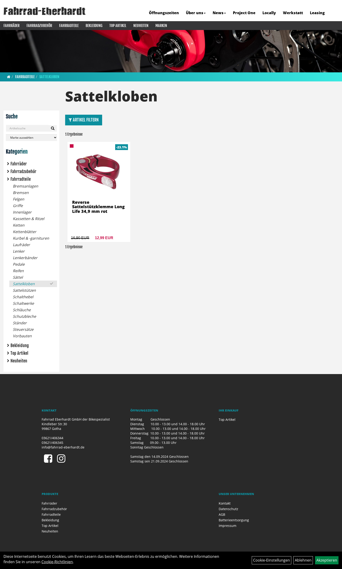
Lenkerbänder (25, 257)
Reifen (18, 270)
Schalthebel (23, 296)
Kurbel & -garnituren (31, 238)
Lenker (19, 251)
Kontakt (225, 503)
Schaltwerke (23, 303)
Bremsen (21, 192)
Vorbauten (22, 335)
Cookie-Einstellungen (271, 560)
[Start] (8, 76)
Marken (161, 25)
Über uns (194, 12)
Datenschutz (228, 509)
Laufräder (21, 244)
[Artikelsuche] (333, 13)
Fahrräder (11, 25)
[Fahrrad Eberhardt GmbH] (44, 11)
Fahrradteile (69, 25)
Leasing (317, 12)
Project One (244, 12)
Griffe (18, 205)
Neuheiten (140, 25)
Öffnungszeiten (164, 12)
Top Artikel (117, 25)
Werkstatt (293, 12)
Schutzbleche (24, 316)
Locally (269, 12)
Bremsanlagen (25, 186)
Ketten (18, 225)
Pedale (19, 264)
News (218, 12)
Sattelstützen (24, 290)
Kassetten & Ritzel (28, 218)
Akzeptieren (326, 560)
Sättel (18, 277)
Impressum (227, 525)
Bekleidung (94, 25)
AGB (222, 514)
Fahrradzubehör (39, 25)
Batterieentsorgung (234, 520)
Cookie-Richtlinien (57, 561)
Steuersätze (23, 329)
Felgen (18, 199)
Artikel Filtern (85, 119)
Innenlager (22, 212)
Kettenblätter (24, 231)
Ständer (20, 322)
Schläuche (22, 309)
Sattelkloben (49, 76)
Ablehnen (303, 560)
